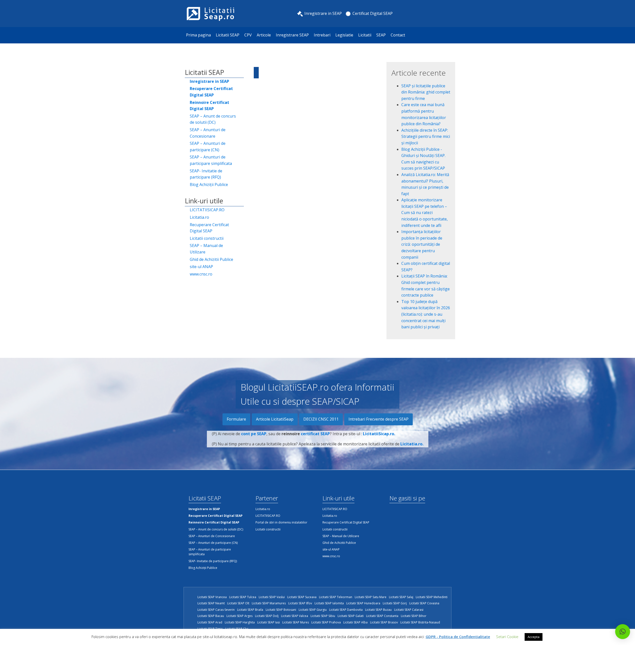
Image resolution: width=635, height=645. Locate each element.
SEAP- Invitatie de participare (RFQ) (206, 174)
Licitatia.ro (199, 217)
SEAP (381, 35)
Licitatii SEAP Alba (355, 622)
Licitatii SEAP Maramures (269, 603)
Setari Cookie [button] (507, 636)
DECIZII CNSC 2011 (321, 419)
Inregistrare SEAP (292, 35)
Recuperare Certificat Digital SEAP (209, 228)
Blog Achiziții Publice (209, 184)
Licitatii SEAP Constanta (382, 616)
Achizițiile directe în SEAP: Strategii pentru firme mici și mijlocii (425, 136)
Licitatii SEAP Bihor (413, 616)
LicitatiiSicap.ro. (379, 433)
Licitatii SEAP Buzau (378, 610)
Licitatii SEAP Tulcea (242, 597)
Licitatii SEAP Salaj (401, 597)
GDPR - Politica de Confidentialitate (458, 636)
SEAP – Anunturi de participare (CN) (207, 147)
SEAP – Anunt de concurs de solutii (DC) (213, 119)
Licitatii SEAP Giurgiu (313, 610)
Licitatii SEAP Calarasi (408, 610)
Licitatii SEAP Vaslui (272, 597)
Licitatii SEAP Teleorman (335, 597)
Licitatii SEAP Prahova (326, 622)
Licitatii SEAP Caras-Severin (216, 610)
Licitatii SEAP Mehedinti (431, 597)
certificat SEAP (315, 433)
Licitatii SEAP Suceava (302, 597)
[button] (622, 631)
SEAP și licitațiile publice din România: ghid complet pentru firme (425, 92)
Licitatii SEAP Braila (250, 610)
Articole (264, 35)
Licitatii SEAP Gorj (395, 603)
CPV (248, 35)
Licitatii (364, 35)
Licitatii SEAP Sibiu (323, 616)
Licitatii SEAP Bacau (210, 616)
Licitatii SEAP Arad (209, 622)
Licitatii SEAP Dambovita (346, 610)
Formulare (236, 419)
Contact (398, 35)
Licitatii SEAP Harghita (240, 622)
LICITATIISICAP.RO (207, 210)
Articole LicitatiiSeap (274, 419)
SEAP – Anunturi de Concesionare (207, 133)
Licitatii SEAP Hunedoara (363, 603)
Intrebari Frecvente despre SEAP (379, 419)
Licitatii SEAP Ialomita (329, 603)
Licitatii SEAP (227, 35)
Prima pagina (198, 35)
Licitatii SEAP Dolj (267, 616)
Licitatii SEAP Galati (351, 616)
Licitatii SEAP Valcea (294, 616)
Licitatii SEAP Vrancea (212, 597)
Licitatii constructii (206, 238)
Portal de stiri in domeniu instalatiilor (281, 522)
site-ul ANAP (201, 266)
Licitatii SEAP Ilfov (300, 603)
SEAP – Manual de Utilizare (206, 249)
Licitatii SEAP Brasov (384, 622)
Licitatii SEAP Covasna (424, 603)
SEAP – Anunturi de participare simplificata (211, 160)
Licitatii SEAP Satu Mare (370, 597)
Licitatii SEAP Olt (238, 603)
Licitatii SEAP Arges (239, 616)
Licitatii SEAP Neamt (211, 603)
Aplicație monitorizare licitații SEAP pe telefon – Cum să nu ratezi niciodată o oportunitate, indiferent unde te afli (424, 212)
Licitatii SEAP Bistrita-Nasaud (420, 622)
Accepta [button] (534, 637)
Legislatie (344, 35)
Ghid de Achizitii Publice (211, 259)
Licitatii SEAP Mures (295, 622)
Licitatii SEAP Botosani (281, 610)
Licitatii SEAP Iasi (268, 622)
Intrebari (322, 35)
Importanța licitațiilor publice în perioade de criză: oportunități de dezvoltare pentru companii (421, 244)
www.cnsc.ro (201, 274)
